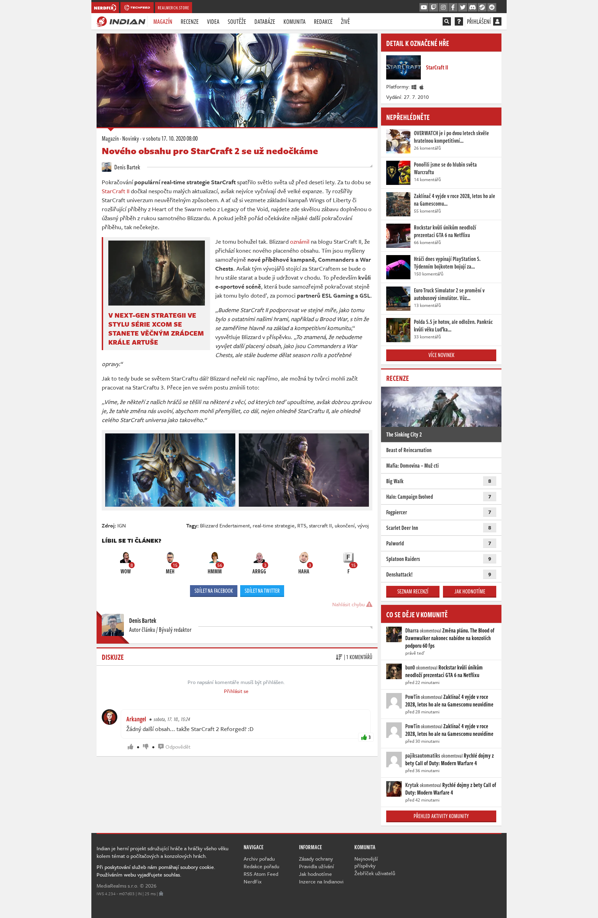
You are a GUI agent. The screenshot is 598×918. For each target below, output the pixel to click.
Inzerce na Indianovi (321, 881)
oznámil (299, 241)
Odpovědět (177, 746)
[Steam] (482, 7)
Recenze (190, 21)
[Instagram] (443, 7)
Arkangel (136, 719)
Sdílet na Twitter (262, 591)
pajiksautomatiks (422, 755)
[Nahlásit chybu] (161, 893)
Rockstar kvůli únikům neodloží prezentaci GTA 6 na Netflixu (444, 671)
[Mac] (422, 86)
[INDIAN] (121, 21)
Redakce (323, 21)
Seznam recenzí (412, 591)
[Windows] (414, 86)
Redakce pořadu (261, 866)
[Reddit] (491, 7)
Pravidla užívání (316, 866)
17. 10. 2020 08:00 (170, 138)
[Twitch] (433, 7)
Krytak (412, 785)
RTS (301, 525)
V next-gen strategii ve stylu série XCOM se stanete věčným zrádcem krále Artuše (156, 329)
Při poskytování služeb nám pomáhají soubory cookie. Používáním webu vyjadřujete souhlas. (156, 870)
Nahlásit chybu (349, 604)
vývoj (363, 525)
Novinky (130, 138)
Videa (213, 21)
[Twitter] (462, 7)
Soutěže (237, 21)
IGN (121, 525)
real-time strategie (274, 525)
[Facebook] (452, 7)
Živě (345, 21)
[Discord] (472, 7)
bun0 (410, 667)
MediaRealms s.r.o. (117, 885)
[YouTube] (423, 7)
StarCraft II (116, 191)
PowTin (412, 697)
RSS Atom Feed (261, 873)
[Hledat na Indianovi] (447, 21)
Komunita (294, 21)
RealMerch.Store (173, 7)
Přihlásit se (236, 691)
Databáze (264, 21)
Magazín (162, 21)
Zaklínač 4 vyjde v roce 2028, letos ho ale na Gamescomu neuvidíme (449, 701)
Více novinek (441, 355)
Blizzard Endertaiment (225, 525)
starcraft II (320, 525)
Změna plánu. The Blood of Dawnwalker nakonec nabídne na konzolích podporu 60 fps (450, 638)
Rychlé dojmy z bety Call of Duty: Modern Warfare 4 (449, 759)
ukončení (345, 525)
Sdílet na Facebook (213, 591)
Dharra (412, 630)
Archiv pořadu (259, 858)
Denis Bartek (126, 166)
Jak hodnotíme (469, 591)
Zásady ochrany (316, 858)
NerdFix (253, 881)
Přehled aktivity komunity (441, 816)
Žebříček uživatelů (374, 873)
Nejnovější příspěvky (366, 862)
